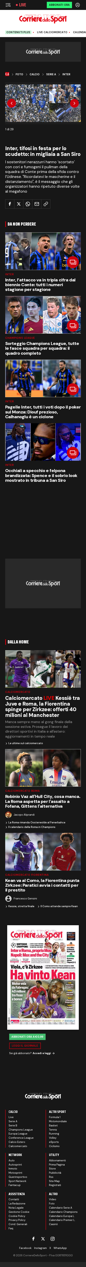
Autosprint (15, 1164)
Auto (12, 1160)
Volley (52, 1138)
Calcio (35, 74)
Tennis (53, 1129)
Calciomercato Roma (22, 791)
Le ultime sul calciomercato (25, 743)
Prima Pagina (57, 1164)
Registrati (55, 1185)
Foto (19, 74)
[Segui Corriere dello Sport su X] (43, 1238)
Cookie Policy (17, 1216)
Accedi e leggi (42, 1053)
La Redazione (17, 1203)
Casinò (53, 1224)
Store (52, 1168)
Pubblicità (55, 1172)
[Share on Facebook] (9, 204)
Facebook (25, 1248)
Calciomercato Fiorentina (27, 875)
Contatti (14, 1199)
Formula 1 (54, 1117)
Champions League (20, 338)
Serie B (13, 1125)
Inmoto (13, 1168)
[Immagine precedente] (11, 103)
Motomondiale (58, 1121)
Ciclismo (54, 1146)
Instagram (40, 1248)
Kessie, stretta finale (21, 906)
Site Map (54, 1181)
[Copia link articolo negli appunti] (45, 204)
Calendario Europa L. (62, 1216)
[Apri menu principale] (8, 5)
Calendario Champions (63, 1212)
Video (52, 1199)
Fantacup (15, 1185)
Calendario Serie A (60, 1207)
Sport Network (17, 1181)
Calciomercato (17, 692)
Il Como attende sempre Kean (59, 906)
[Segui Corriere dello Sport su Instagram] (52, 1238)
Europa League (18, 1133)
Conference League (21, 1138)
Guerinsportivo (18, 1177)
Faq (11, 1228)
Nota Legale (16, 1207)
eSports (54, 1142)
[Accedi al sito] (78, 5)
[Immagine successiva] (74, 103)
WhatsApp (60, 1248)
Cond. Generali (18, 1224)
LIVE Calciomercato (52, 32)
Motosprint (15, 1172)
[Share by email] (36, 204)
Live (22, 5)
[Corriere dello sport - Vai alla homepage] (43, 18)
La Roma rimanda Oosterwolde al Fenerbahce (36, 822)
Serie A (51, 74)
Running (54, 1133)
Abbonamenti (57, 1160)
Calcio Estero (17, 1142)
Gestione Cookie (19, 1212)
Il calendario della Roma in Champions (31, 827)
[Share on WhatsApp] (27, 204)
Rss (51, 1177)
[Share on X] (18, 204)
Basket (53, 1125)
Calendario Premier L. (62, 1220)
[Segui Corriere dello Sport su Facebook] (33, 1238)
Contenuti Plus (18, 32)
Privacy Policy (17, 1220)
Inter (66, 74)
